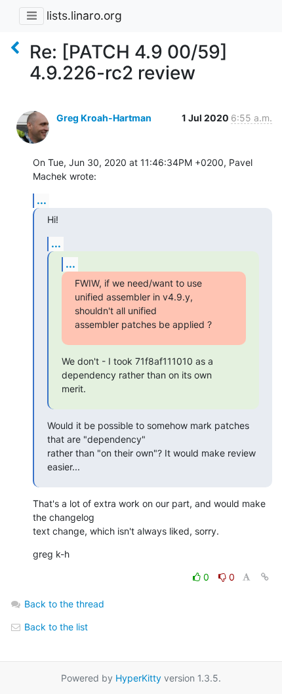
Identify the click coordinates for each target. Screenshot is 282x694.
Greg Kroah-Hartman (103, 117)
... (42, 200)
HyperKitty (138, 678)
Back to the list (55, 626)
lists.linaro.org (84, 15)
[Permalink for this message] (265, 577)
